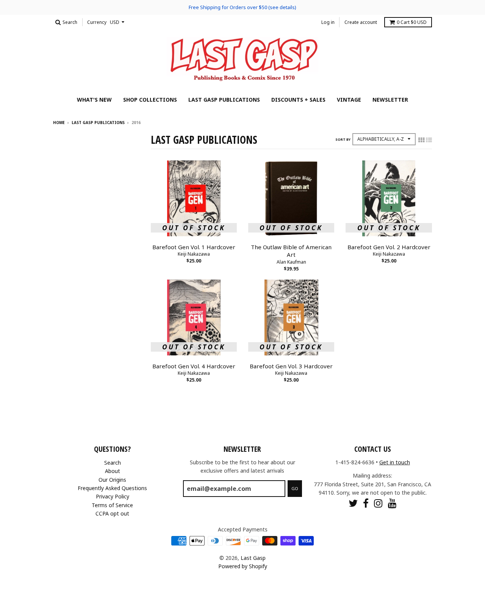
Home (59, 122)
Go (294, 488)
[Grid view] (421, 140)
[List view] (429, 140)
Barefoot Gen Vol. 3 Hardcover (291, 366)
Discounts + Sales (298, 99)
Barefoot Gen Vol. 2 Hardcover (388, 247)
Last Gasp (253, 557)
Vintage (349, 99)
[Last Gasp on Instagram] (378, 503)
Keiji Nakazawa (194, 254)
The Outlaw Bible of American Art (291, 251)
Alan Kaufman (291, 262)
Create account (360, 22)
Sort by (342, 139)
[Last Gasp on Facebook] (366, 503)
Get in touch (394, 462)
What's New (94, 99)
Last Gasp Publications (224, 99)
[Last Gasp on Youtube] (392, 503)
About (112, 471)
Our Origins (112, 479)
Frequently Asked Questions (112, 488)
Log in (328, 22)
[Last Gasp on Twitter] (353, 503)
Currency (96, 22)
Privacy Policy (112, 496)
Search (112, 462)
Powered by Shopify (242, 566)
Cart (412, 22)
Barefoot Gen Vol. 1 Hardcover (193, 247)
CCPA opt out (112, 513)
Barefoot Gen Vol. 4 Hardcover (193, 366)
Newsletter (390, 99)
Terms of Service (112, 505)
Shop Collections (150, 99)
